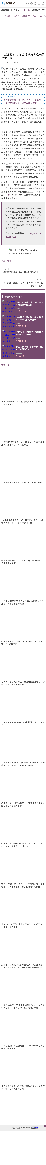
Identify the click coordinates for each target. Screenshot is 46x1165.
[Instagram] (35, 3)
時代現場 (15, 10)
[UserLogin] (39, 3)
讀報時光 (36, 10)
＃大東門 (15, 15)
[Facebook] (31, 3)
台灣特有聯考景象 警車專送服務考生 (21, 103)
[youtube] (27, 3)
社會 (9, 261)
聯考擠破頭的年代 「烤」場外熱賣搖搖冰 (22, 99)
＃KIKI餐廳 (5, 15)
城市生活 (26, 10)
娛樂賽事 (5, 10)
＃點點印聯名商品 (29, 15)
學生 (3, 261)
